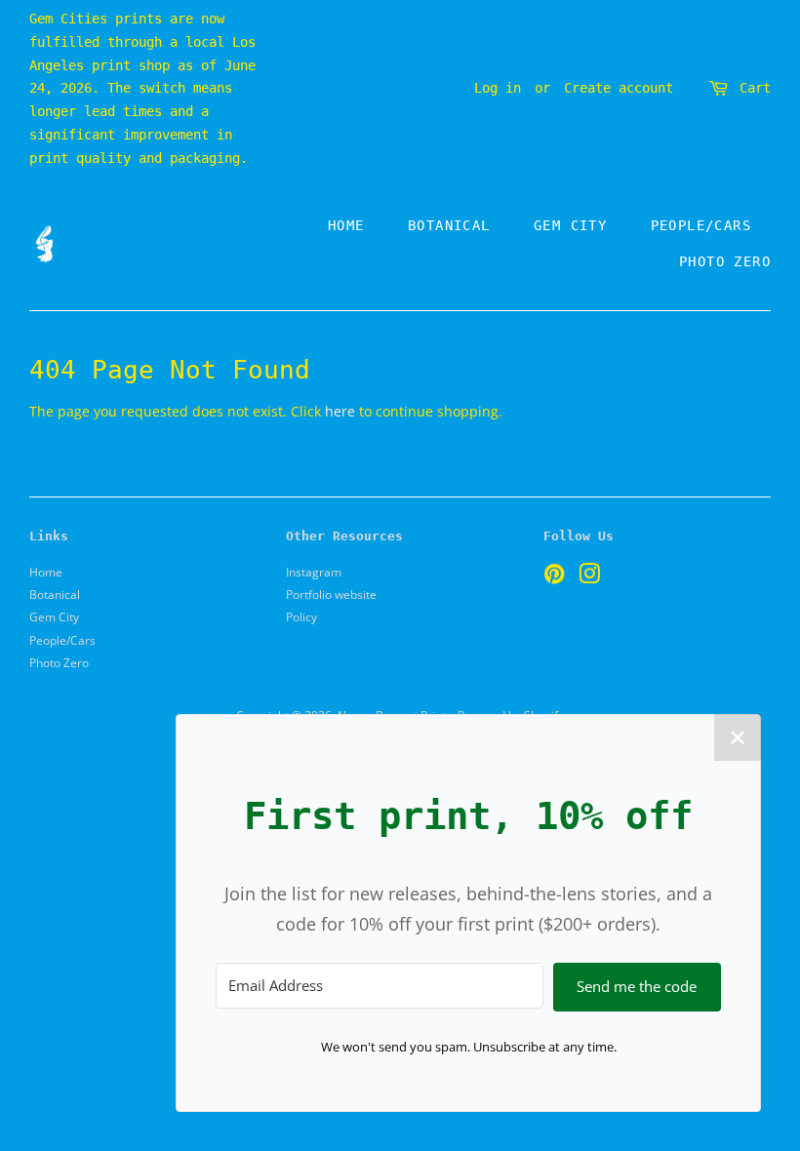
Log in (497, 88)
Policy (301, 616)
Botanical (449, 225)
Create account (618, 88)
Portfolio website (331, 594)
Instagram (313, 571)
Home (346, 225)
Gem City (570, 225)
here (340, 411)
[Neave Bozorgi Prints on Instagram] (589, 577)
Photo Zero (725, 261)
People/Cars (701, 225)
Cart (755, 88)
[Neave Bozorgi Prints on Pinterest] (554, 577)
